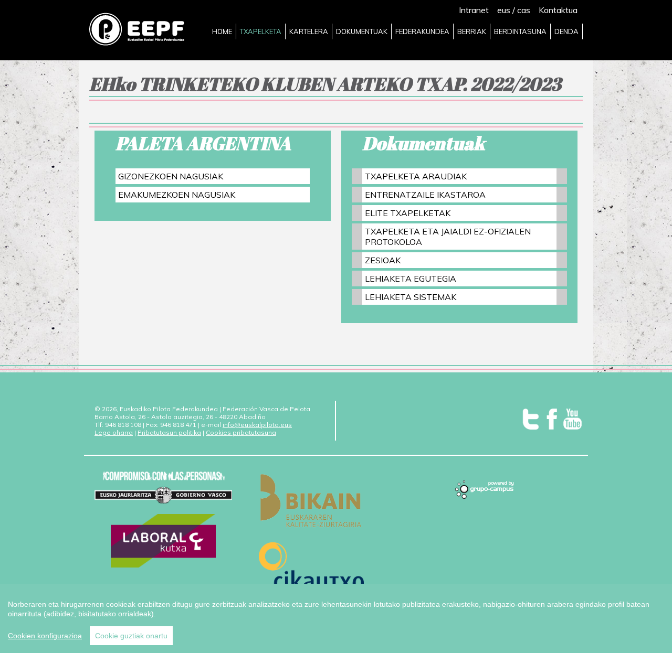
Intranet (474, 10)
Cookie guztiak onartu (131, 635)
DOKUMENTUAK (361, 31)
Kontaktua (558, 10)
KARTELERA (308, 31)
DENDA (566, 31)
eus (503, 10)
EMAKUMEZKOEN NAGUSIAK (176, 194)
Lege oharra (113, 432)
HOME (222, 31)
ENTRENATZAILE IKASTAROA (425, 194)
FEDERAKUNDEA (422, 31)
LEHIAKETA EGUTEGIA (410, 278)
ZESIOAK (383, 260)
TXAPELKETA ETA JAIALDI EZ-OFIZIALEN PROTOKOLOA (448, 236)
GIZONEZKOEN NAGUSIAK (170, 176)
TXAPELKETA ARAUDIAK (416, 176)
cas (523, 10)
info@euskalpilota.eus (257, 425)
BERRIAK (471, 31)
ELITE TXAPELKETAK (407, 213)
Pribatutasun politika (169, 432)
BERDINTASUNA (520, 31)
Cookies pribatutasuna (241, 432)
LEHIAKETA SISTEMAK (410, 297)
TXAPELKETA (260, 31)
